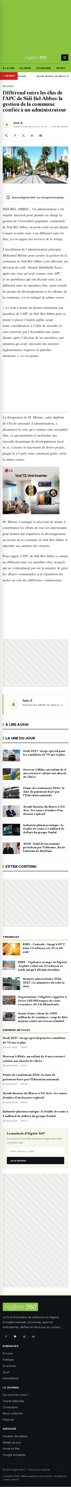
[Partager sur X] (23, 135)
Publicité (8, 1419)
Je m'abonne (18, 1160)
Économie (43, 68)
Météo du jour (12, 1442)
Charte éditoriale (13, 1401)
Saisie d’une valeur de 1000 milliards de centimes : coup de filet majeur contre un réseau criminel (43, 1017)
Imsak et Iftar (11, 1448)
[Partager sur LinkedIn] (32, 135)
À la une (9, 68)
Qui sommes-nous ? (16, 1395)
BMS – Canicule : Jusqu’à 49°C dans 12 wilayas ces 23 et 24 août (44, 948)
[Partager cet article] (6, 135)
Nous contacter (13, 1413)
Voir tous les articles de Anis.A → (42, 705)
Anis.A (18, 123)
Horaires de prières (15, 1436)
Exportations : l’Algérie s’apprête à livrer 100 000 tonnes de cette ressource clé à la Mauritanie (42, 1001)
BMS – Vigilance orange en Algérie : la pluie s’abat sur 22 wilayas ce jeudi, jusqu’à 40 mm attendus (42, 966)
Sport (61, 68)
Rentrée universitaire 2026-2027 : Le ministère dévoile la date (44, 983)
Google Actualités (14, 1455)
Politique (8, 1359)
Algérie (25, 68)
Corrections (10, 1407)
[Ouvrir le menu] (64, 57)
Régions (8, 86)
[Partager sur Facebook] (15, 135)
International (10, 1378)
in (33, 1336)
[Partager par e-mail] (40, 135)
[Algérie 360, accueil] (35, 57)
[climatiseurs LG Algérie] (35, 490)
